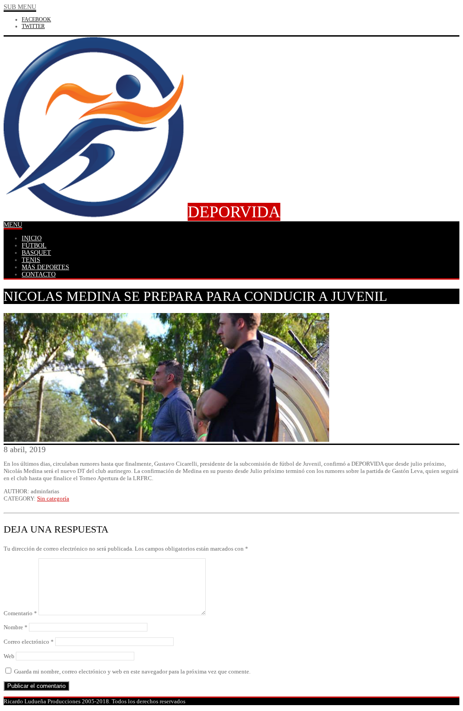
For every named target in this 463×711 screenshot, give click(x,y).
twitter (33, 26)
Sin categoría (53, 498)
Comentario (20, 613)
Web (9, 656)
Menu (13, 224)
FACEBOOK (36, 19)
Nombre (16, 627)
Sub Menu (20, 7)
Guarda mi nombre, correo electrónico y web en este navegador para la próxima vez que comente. (132, 671)
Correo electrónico (29, 641)
